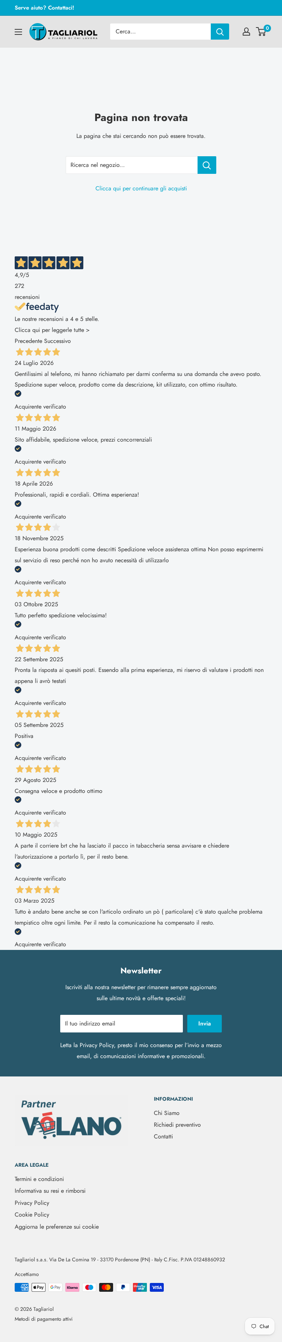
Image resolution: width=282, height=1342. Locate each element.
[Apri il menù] (18, 32)
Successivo (57, 341)
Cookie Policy (32, 1214)
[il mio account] (246, 32)
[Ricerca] (220, 31)
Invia (204, 1023)
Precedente (28, 341)
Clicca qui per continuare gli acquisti (141, 188)
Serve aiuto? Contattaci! (44, 8)
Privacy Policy (97, 1045)
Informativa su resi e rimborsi (50, 1190)
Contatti (163, 1136)
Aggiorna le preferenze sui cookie (57, 1226)
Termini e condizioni (39, 1179)
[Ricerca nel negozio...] (207, 165)
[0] (261, 31)
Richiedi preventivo (177, 1124)
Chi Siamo (167, 1113)
